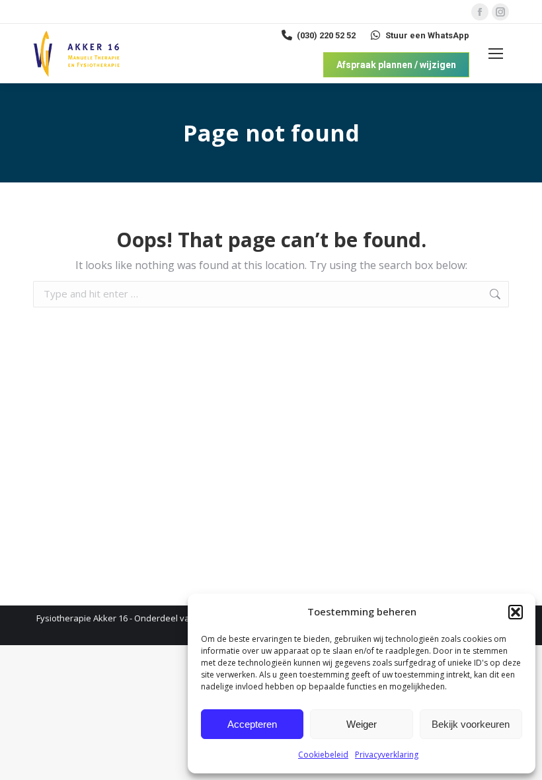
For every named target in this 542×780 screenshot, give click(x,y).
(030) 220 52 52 (326, 35)
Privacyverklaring (386, 754)
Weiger (361, 724)
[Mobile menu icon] (496, 53)
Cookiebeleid (323, 754)
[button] (515, 612)
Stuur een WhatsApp (427, 35)
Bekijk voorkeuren (471, 724)
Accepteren (252, 724)
